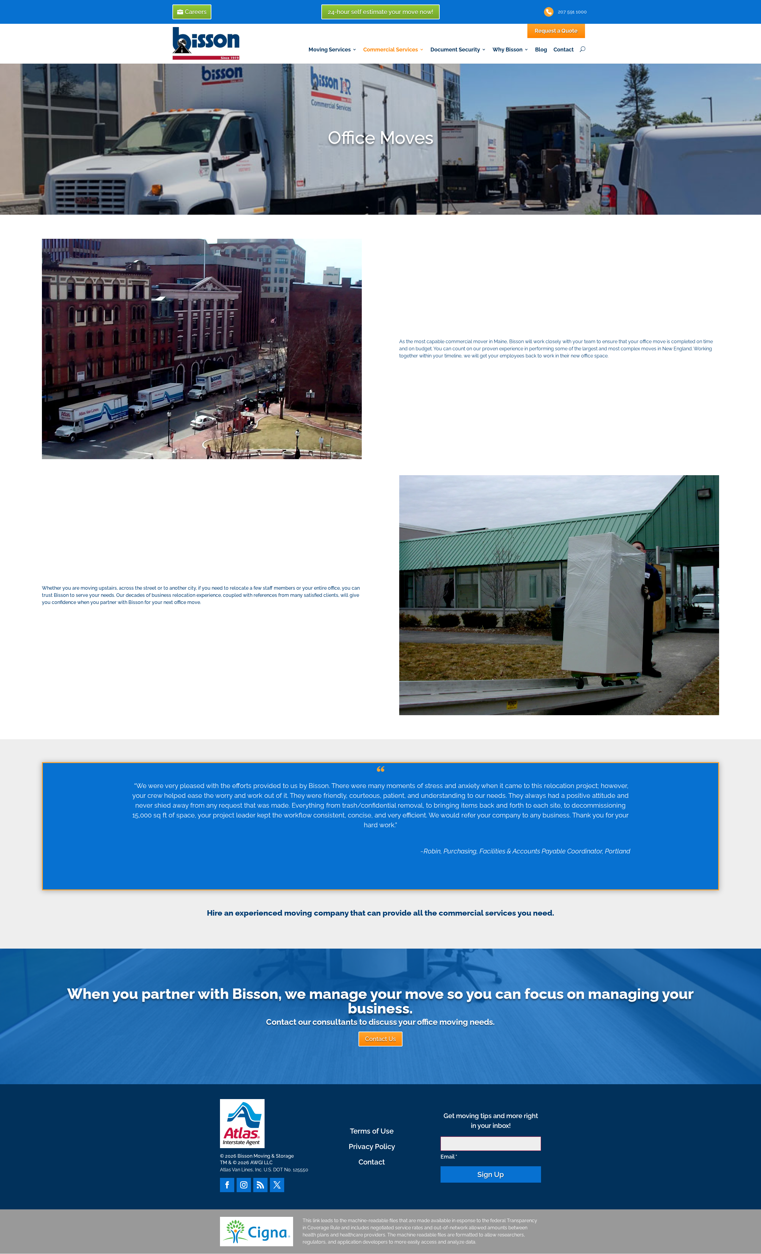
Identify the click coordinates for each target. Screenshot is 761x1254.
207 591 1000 (572, 12)
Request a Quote (556, 31)
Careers (196, 11)
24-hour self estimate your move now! (380, 11)
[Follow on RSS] (260, 1185)
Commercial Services (390, 49)
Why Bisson (508, 49)
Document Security (455, 49)
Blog (541, 49)
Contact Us (380, 1039)
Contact (564, 49)
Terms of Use (372, 1131)
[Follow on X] (277, 1185)
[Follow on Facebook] (227, 1185)
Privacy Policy (372, 1146)
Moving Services (330, 49)
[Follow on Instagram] (244, 1185)
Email (449, 1156)
